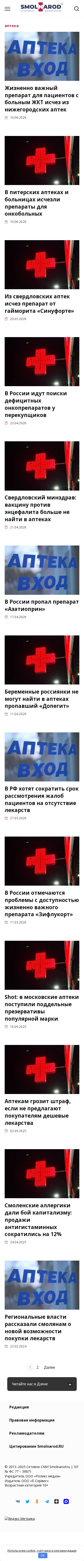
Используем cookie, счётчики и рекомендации (42, 1550)
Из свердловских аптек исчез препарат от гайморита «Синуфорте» (39, 303)
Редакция (19, 1407)
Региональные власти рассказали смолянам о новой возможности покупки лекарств (38, 1327)
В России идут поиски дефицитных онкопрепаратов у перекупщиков (36, 404)
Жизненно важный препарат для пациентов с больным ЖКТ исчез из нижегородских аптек (42, 98)
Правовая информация (32, 1420)
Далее (49, 1367)
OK (43, 1555)
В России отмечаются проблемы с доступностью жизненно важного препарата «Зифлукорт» (42, 903)
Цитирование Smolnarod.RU (36, 1446)
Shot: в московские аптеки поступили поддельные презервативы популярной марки (42, 1007)
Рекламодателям (26, 1433)
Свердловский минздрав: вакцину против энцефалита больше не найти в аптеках (40, 508)
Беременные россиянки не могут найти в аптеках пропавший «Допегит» (41, 699)
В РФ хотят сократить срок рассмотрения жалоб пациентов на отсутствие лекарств (42, 799)
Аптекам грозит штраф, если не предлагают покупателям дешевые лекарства (38, 1112)
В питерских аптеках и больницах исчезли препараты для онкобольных (37, 203)
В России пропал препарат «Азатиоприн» (42, 605)
